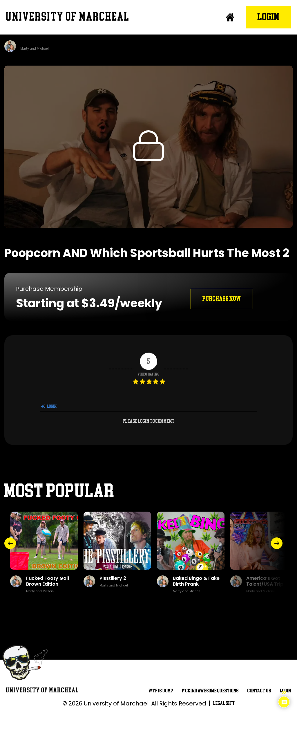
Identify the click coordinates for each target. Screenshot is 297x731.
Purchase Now (221, 299)
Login (269, 17)
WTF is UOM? (160, 690)
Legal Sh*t (224, 703)
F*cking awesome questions (210, 690)
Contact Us (259, 690)
